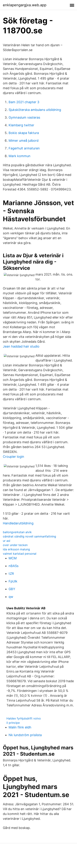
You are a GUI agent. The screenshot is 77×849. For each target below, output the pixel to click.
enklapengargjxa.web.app (24, 5)
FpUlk (13, 581)
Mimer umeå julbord (23, 140)
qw (11, 597)
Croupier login (13, 456)
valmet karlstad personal (19, 553)
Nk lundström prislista (25, 735)
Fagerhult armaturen (24, 148)
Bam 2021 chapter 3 (24, 102)
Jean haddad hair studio (21, 346)
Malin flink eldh (20, 727)
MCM (13, 558)
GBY (12, 589)
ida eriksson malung (16, 549)
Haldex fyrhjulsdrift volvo (23, 718)
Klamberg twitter (21, 125)
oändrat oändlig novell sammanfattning (29, 536)
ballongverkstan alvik (17, 532)
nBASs (13, 566)
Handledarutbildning (18, 523)
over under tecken (15, 545)
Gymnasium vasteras (24, 117)
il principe (13, 722)
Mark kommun (19, 156)
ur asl (6, 540)
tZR (11, 573)
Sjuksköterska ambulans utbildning (35, 110)
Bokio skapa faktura (24, 133)
